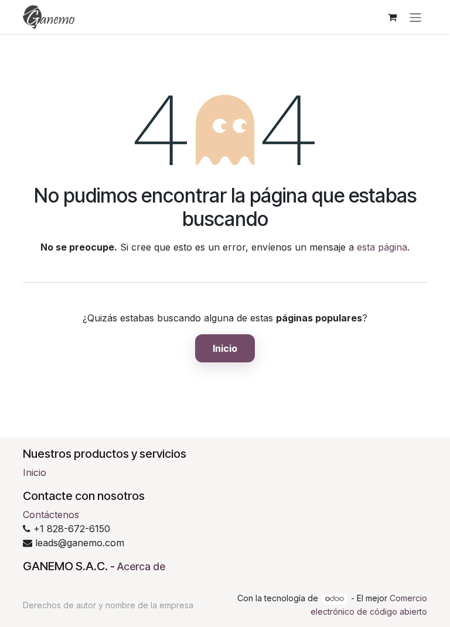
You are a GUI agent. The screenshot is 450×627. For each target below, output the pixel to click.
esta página (382, 247)
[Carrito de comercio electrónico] (392, 17)
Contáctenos (51, 514)
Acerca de (141, 566)
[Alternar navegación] (415, 17)
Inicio (225, 348)
